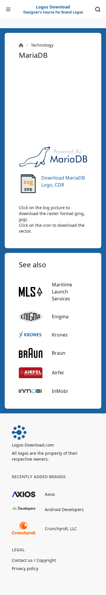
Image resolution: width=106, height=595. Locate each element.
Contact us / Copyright (34, 560)
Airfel (58, 372)
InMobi (60, 391)
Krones (60, 335)
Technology (42, 45)
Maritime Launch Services (62, 291)
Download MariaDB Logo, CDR (63, 181)
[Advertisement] (53, 103)
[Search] (98, 9)
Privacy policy (25, 568)
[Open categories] (8, 9)
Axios (50, 494)
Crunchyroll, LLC (61, 528)
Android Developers (64, 509)
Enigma (60, 316)
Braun (58, 353)
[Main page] (21, 45)
